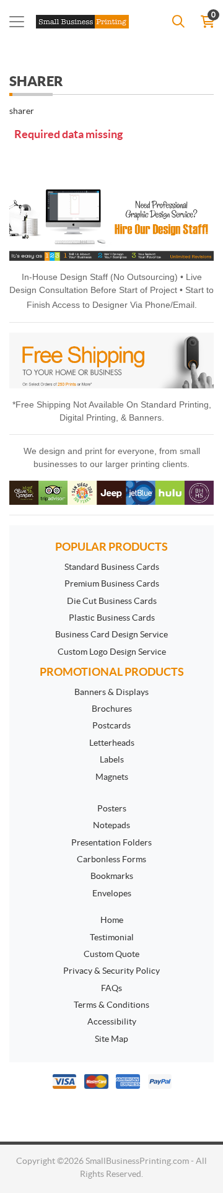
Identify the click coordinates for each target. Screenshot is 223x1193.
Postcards (111, 725)
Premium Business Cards (111, 583)
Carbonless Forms (111, 859)
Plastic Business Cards (112, 618)
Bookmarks (111, 876)
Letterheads (111, 743)
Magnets (111, 777)
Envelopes (111, 893)
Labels (112, 759)
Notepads (111, 825)
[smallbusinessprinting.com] (85, 21)
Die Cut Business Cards (112, 601)
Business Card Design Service (111, 634)
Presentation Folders (111, 842)
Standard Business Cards (111, 567)
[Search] (178, 21)
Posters (111, 808)
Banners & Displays (111, 692)
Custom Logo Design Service (112, 652)
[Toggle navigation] (16, 21)
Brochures (112, 709)
